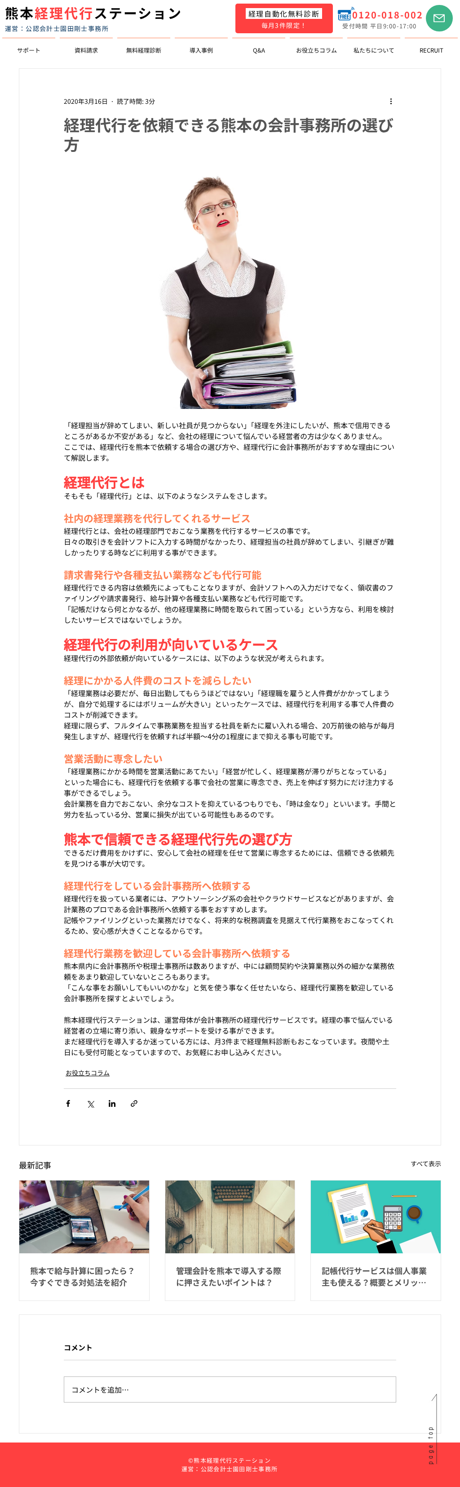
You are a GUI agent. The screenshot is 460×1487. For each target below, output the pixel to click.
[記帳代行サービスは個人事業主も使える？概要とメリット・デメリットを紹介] (376, 1217)
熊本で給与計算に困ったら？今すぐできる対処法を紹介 (82, 1276)
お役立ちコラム (88, 1072)
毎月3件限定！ (284, 25)
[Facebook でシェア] (68, 1103)
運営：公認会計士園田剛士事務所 (57, 28)
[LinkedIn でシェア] (112, 1103)
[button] (29, 46)
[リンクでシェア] (134, 1103)
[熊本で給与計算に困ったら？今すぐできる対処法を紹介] (84, 1217)
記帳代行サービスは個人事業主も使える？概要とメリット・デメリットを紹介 (374, 1276)
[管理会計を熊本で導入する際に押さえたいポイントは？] (230, 1217)
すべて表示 (426, 1163)
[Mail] (439, 18)
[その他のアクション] (390, 101)
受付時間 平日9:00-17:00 (379, 26)
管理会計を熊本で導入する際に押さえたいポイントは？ (228, 1276)
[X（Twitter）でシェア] (90, 1103)
